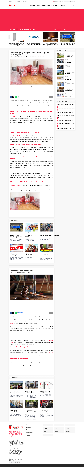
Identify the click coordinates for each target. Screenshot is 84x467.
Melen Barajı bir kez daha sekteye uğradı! (15, 393)
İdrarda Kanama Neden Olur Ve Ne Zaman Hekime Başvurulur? (67, 44)
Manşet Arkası (17, 56)
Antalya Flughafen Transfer (17, 432)
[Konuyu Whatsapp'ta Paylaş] (16, 97)
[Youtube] (71, 1)
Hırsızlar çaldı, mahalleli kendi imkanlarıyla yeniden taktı (31, 413)
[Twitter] (67, 1)
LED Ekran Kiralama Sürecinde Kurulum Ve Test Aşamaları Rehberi (51, 44)
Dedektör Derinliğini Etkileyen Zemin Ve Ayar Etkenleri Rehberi (16, 44)
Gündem (16, 272)
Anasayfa (12, 56)
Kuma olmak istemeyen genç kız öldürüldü (46, 256)
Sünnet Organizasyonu (13, 437)
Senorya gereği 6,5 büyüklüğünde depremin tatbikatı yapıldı (30, 392)
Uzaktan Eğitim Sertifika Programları (30, 236)
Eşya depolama (14, 436)
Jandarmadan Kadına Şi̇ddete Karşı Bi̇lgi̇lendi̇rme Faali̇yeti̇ (46, 413)
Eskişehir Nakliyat (14, 116)
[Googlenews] (74, 1)
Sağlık (66, 87)
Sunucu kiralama (15, 435)
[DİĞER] (67, 5)
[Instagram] (69, 1)
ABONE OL (21, 96)
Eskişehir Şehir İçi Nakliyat (16, 185)
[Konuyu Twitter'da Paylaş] (13, 97)
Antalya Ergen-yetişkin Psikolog (15, 433)
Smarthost (11, 431)
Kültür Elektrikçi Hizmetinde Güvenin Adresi (46, 235)
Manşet (14, 389)
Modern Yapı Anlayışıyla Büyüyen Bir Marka (27, 29)
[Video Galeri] (56, 5)
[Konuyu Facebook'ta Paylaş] (11, 97)
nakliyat (19, 436)
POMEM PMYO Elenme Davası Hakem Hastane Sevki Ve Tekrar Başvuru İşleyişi (33, 44)
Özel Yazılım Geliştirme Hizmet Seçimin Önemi (45, 392)
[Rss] (73, 1)
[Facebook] (65, 1)
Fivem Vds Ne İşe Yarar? (30, 254)
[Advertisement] (42, 18)
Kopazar (10, 435)
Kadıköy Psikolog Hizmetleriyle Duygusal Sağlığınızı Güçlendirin (15, 411)
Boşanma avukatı (18, 434)
